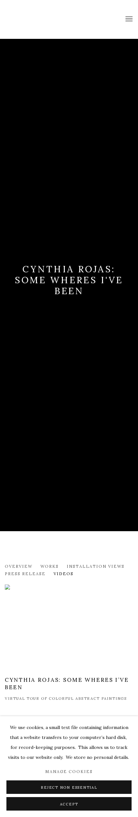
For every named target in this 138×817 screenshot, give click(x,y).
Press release (25, 573)
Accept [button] (69, 804)
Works (49, 566)
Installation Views (96, 566)
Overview (18, 566)
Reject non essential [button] (69, 787)
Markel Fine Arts (27, 19)
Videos (63, 573)
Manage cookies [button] (69, 771)
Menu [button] (128, 19)
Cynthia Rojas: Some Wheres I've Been (69, 280)
